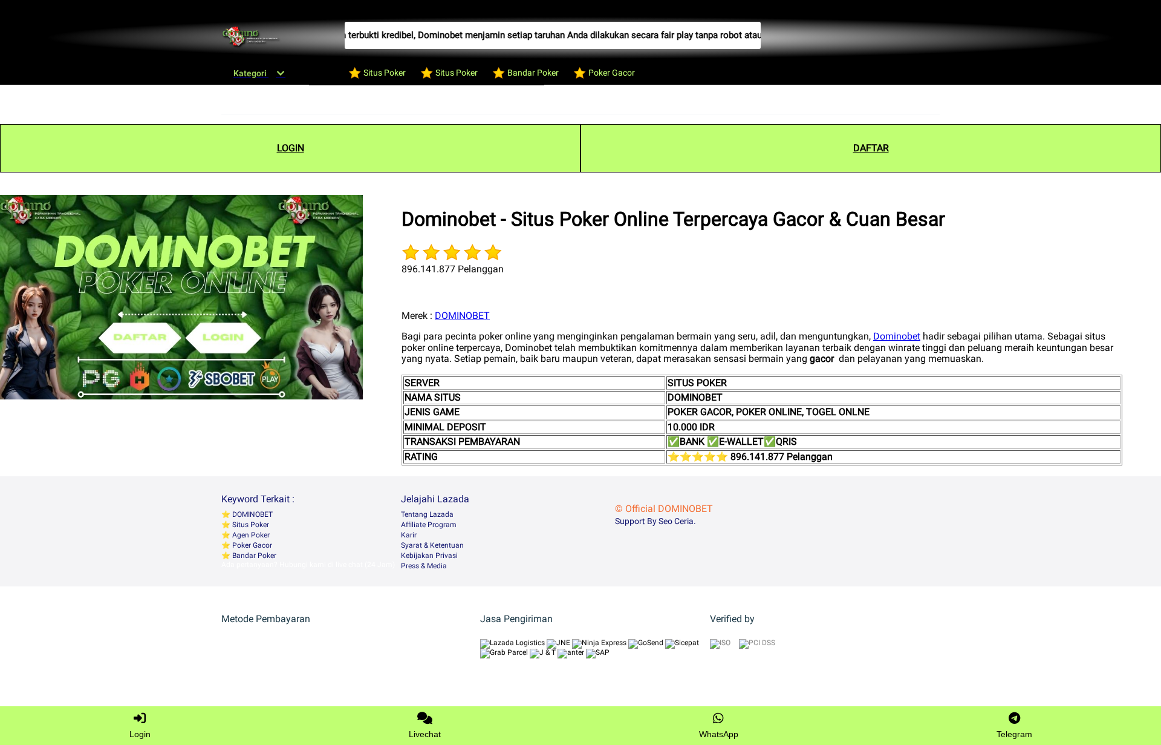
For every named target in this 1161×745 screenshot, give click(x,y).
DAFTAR (871, 148)
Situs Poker (249, 524)
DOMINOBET (462, 315)
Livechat (425, 734)
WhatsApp (718, 734)
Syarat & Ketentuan (432, 545)
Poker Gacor (251, 545)
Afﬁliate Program (429, 524)
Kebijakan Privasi (429, 555)
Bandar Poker (253, 555)
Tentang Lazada (427, 514)
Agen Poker (250, 535)
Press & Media (424, 566)
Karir (409, 535)
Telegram (1014, 734)
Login (140, 734)
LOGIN (290, 148)
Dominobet (896, 336)
